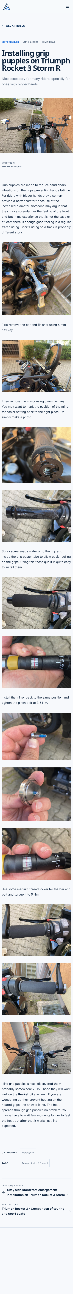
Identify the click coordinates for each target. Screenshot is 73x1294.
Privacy (26, 1259)
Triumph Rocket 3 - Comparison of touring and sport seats (33, 1211)
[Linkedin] (33, 1276)
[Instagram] (24, 1276)
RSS (35, 1259)
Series (5, 1259)
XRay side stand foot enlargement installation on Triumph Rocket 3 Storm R (37, 1192)
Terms (15, 1259)
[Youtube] (42, 1276)
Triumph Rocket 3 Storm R (35, 1163)
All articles (15, 25)
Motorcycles (10, 42)
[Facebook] (6, 1276)
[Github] (15, 1276)
